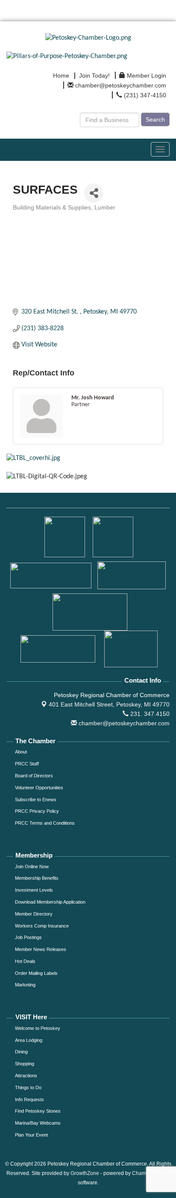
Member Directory (34, 913)
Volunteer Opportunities (39, 787)
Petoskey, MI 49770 (109, 704)
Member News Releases (40, 949)
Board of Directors (34, 775)
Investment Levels (34, 890)
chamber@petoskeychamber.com (123, 723)
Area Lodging (28, 1040)
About (21, 751)
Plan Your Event (31, 1134)
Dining (21, 1051)
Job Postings (28, 937)
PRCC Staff (27, 763)
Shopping (24, 1063)
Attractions (26, 1075)
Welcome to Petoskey (37, 1028)
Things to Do (28, 1087)
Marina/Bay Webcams (38, 1122)
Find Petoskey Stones (38, 1111)
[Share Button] (93, 193)
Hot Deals (25, 961)
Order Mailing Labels (36, 973)
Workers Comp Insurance (42, 925)
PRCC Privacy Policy (37, 811)
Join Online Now (32, 866)
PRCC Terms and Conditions (45, 823)
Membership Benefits (37, 878)
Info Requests (29, 1099)
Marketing (25, 984)
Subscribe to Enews (35, 799)
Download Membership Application (50, 901)
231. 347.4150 (149, 713)
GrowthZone (84, 1173)
